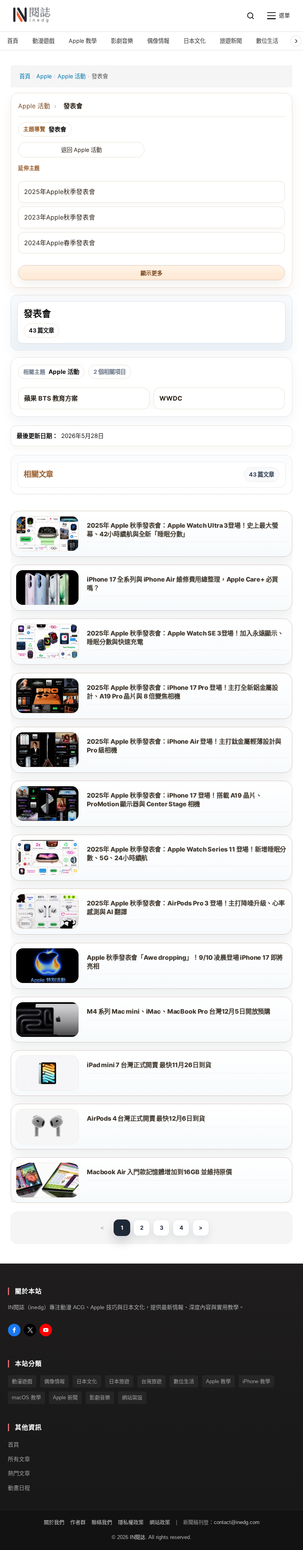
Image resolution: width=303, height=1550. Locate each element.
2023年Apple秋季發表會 (59, 217)
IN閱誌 (137, 1537)
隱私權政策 (131, 1522)
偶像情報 (54, 1381)
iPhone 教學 (256, 1381)
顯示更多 (151, 273)
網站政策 (160, 1522)
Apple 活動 (72, 76)
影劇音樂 (100, 1397)
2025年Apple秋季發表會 (59, 192)
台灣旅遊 (151, 1381)
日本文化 (87, 1381)
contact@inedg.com (237, 1522)
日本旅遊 (119, 1381)
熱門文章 (19, 1473)
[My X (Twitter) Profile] (30, 1329)
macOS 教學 (26, 1397)
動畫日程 (19, 1488)
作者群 (78, 1522)
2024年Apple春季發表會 (59, 243)
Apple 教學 (218, 1381)
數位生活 (184, 1381)
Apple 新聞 (65, 1397)
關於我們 (54, 1522)
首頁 (24, 76)
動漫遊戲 (22, 1381)
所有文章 (19, 1459)
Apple (44, 76)
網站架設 (132, 1397)
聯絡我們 (102, 1522)
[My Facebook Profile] (14, 1329)
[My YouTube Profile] (45, 1329)
